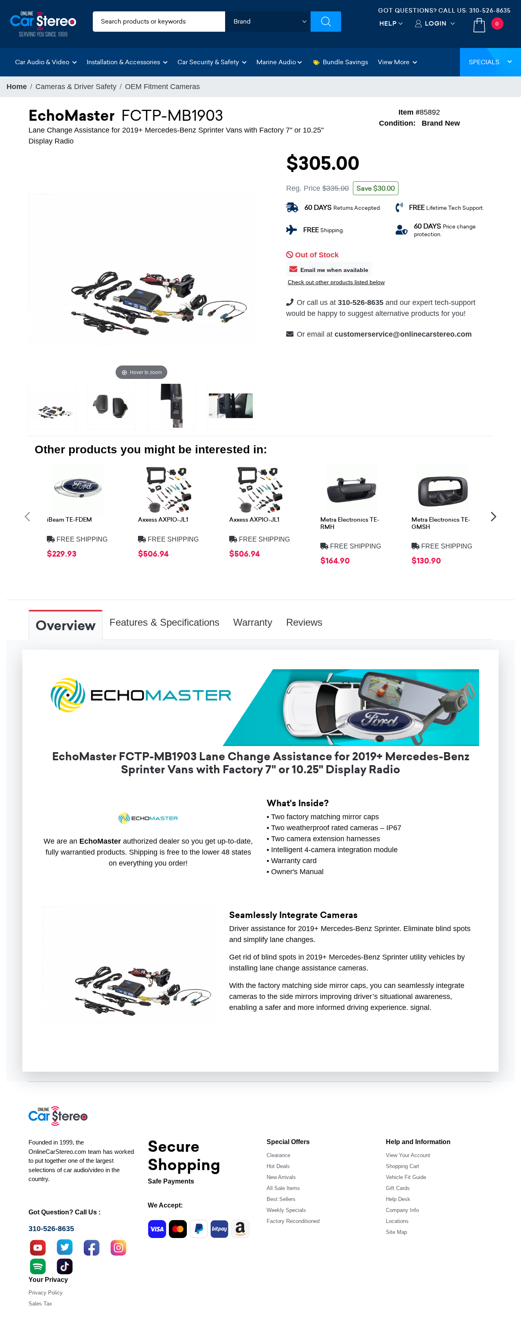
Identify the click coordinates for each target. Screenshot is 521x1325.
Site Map (396, 1232)
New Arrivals (281, 1177)
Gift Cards (398, 1188)
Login (436, 23)
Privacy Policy (45, 1293)
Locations (397, 1221)
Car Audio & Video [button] (43, 62)
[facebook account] (91, 1247)
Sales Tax (40, 1304)
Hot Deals (278, 1166)
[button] (27, 516)
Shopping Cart (402, 1166)
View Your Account (408, 1155)
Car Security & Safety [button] (209, 62)
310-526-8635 (490, 11)
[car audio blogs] (37, 1265)
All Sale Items (283, 1188)
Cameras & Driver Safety (75, 87)
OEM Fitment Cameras (162, 87)
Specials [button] (484, 62)
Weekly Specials (286, 1210)
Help (388, 23)
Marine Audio (276, 62)
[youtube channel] (37, 1247)
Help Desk (398, 1199)
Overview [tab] (65, 625)
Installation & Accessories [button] (124, 62)
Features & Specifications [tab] (164, 622)
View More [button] (394, 62)
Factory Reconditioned (293, 1221)
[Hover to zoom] (141, 269)
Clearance (278, 1155)
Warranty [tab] (252, 622)
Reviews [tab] (304, 622)
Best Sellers (281, 1199)
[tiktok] (64, 1265)
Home (17, 87)
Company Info (402, 1210)
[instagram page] (118, 1247)
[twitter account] (64, 1247)
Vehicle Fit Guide (406, 1177)
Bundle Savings (345, 62)
